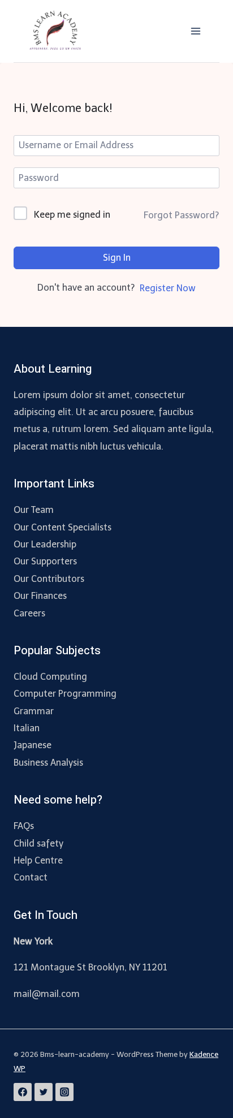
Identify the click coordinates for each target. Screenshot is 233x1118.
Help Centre (38, 860)
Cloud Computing (50, 676)
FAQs (24, 826)
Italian (27, 728)
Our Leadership (45, 544)
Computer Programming (65, 693)
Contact (31, 877)
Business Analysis (48, 762)
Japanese (32, 745)
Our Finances (40, 595)
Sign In (117, 257)
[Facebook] (23, 1092)
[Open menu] (195, 31)
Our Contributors (49, 578)
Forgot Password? (181, 215)
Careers (29, 613)
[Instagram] (64, 1092)
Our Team (34, 509)
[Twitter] (43, 1092)
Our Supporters (45, 561)
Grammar (34, 711)
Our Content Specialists (62, 527)
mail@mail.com (47, 993)
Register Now (168, 288)
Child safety (38, 843)
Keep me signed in (72, 214)
